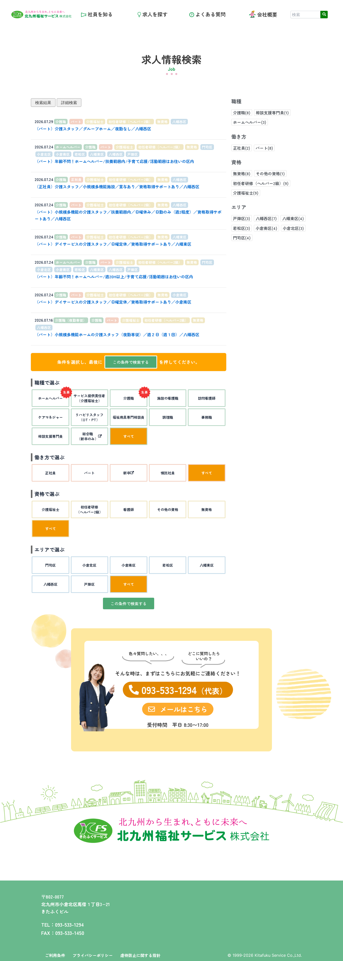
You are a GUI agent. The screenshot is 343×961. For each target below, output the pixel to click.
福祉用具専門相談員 (128, 417)
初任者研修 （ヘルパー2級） (89, 509)
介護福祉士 (95, 121)
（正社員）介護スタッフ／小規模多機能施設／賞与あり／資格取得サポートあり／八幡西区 (117, 187)
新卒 (126, 472)
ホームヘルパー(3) (249, 122)
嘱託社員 (168, 472)
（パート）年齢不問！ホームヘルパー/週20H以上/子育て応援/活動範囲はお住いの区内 (114, 277)
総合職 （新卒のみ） (87, 436)
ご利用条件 (55, 955)
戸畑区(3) (241, 218)
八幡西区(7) (266, 218)
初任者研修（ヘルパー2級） (130, 121)
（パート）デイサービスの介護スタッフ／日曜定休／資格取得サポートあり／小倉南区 (113, 302)
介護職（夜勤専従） (71, 320)
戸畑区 (132, 154)
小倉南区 (63, 154)
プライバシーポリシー (93, 955)
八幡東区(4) (293, 218)
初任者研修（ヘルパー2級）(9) (261, 183)
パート (76, 121)
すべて (128, 436)
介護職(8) (241, 113)
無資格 (162, 121)
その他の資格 (167, 509)
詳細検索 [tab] (69, 102)
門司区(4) (242, 238)
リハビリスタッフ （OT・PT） (89, 417)
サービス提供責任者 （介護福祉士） (89, 398)
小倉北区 (44, 154)
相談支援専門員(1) (272, 113)
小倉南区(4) (266, 228)
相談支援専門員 (50, 436)
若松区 (80, 154)
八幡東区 (97, 154)
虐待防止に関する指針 (140, 955)
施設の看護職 (167, 398)
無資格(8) (241, 173)
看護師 (128, 509)
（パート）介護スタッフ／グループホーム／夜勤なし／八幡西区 (93, 129)
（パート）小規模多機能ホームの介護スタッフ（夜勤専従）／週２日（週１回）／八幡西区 (117, 334)
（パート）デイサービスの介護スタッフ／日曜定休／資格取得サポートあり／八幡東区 (113, 244)
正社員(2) (241, 148)
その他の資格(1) (270, 173)
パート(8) (264, 148)
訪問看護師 (206, 398)
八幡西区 (179, 121)
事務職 (206, 417)
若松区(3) (241, 228)
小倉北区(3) (293, 228)
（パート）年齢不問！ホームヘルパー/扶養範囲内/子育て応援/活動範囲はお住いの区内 (114, 161)
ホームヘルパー (68, 146)
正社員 (76, 179)
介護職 (60, 121)
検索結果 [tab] (43, 102)
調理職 (167, 417)
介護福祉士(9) (245, 193)
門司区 (207, 146)
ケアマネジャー (50, 417)
